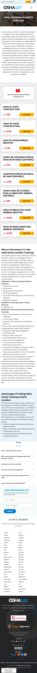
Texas (5, 584)
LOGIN (28, 2)
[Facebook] (11, 641)
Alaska (20, 533)
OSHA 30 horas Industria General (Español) (17, 228)
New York (20, 569)
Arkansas (20, 535)
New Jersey (21, 567)
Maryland (20, 555)
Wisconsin (6, 591)
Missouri (6, 562)
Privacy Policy (27, 667)
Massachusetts (8, 557)
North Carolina (8, 572)
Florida (6, 542)
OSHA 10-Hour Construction (11, 108)
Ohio (5, 574)
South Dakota (7, 581)
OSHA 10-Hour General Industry (15, 141)
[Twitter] (13, 641)
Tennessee (21, 581)
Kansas (20, 550)
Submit (9, 511)
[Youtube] (16, 641)
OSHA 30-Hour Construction (11, 125)
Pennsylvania (21, 576)
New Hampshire (7, 567)
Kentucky (6, 552)
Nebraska (6, 564)
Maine (5, 555)
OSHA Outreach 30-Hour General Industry (17, 211)
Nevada (20, 564)
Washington (7, 589)
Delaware (20, 540)
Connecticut (7, 540)
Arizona (6, 535)
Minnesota (6, 559)
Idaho (19, 545)
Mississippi (21, 559)
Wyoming (20, 591)
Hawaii (5, 545)
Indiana (20, 547)
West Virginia (21, 589)
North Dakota (22, 572)
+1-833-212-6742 (8, 2)
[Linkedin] (18, 641)
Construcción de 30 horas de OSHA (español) (18, 175)
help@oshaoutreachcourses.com (18, 633)
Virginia (20, 586)
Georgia (20, 542)
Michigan (20, 557)
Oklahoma (21, 574)
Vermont (6, 586)
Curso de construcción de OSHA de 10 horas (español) (18, 158)
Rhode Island (7, 579)
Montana (20, 562)
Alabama (6, 533)
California (6, 537)
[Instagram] (21, 641)
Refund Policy (19, 667)
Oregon (6, 576)
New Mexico (7, 569)
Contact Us (18, 648)
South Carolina (22, 579)
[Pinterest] (24, 641)
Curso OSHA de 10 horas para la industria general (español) (18, 193)
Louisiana (20, 552)
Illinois (6, 547)
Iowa (5, 550)
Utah (19, 584)
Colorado (21, 537)
